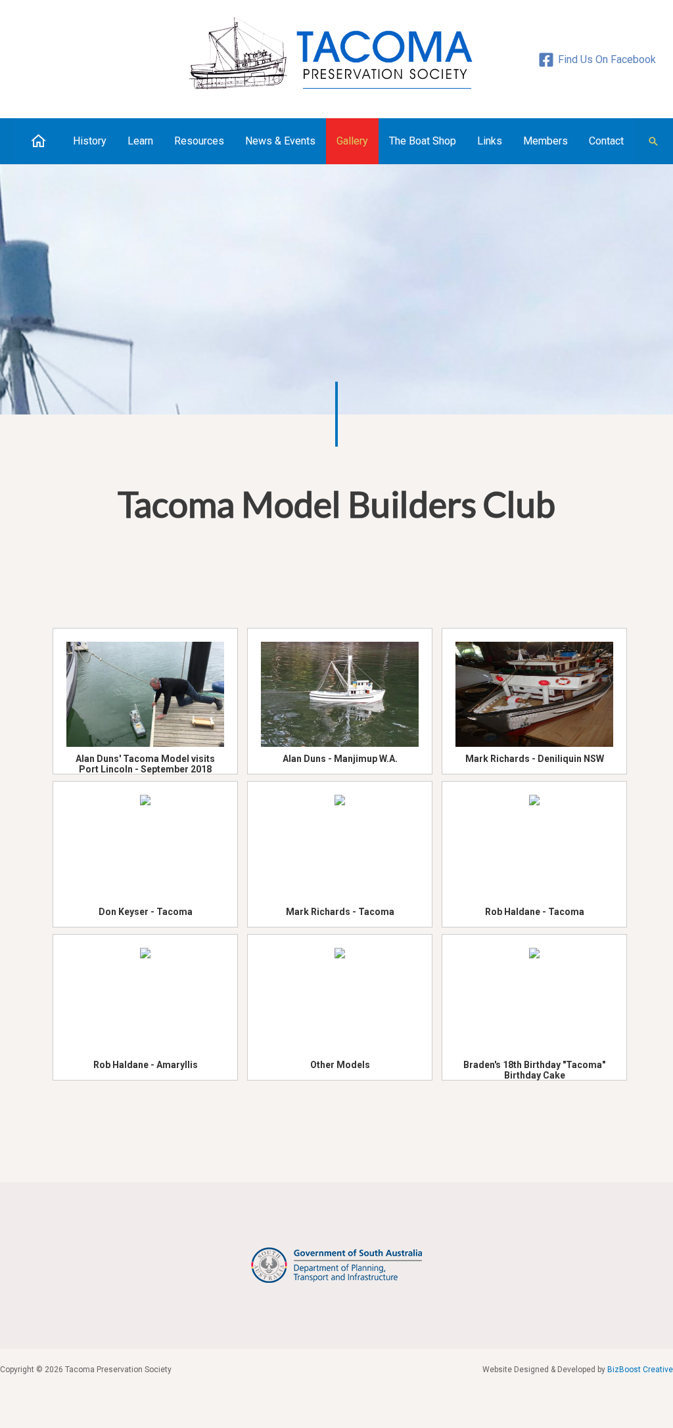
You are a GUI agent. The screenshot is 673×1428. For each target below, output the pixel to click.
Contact (606, 141)
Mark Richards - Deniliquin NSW (534, 758)
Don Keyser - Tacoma (146, 911)
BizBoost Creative (640, 1369)
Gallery (352, 141)
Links (489, 141)
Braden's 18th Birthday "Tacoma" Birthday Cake (534, 1066)
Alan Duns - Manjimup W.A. (340, 758)
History (89, 141)
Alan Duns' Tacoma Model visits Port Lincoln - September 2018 (145, 760)
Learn (140, 141)
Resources (199, 141)
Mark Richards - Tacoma (340, 911)
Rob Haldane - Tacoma (534, 911)
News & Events (280, 141)
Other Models (340, 1065)
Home (38, 141)
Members (545, 141)
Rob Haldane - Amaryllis (145, 1065)
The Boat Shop (422, 141)
